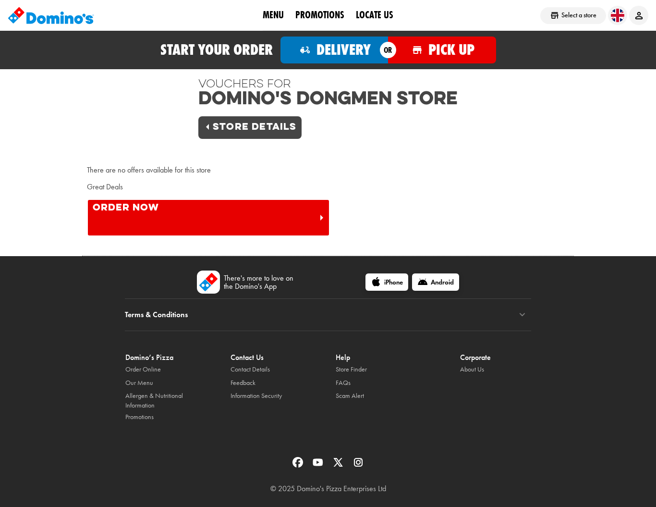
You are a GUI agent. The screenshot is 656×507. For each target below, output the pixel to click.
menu (273, 15)
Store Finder (351, 369)
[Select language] (617, 15)
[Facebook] (299, 465)
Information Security (256, 396)
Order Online (143, 369)
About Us (472, 369)
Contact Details (250, 369)
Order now (126, 208)
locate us (374, 15)
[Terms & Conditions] (522, 315)
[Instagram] (358, 465)
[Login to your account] (638, 15)
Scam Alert (350, 396)
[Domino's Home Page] (51, 15)
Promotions (319, 15)
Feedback (243, 383)
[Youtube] (319, 465)
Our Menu (139, 383)
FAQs (343, 383)
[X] (339, 465)
